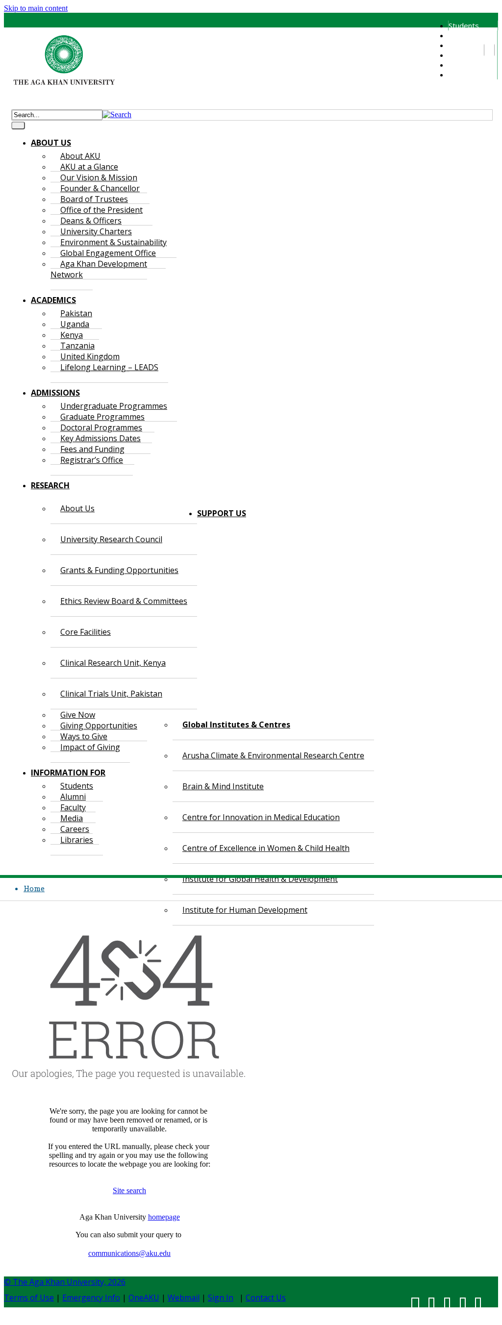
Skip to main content (36, 8)
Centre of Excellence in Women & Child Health (266, 848)
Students (464, 25)
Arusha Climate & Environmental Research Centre (273, 755)
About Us (77, 508)
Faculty (460, 45)
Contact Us (266, 1297)
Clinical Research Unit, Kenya (113, 662)
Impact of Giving (90, 747)
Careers (461, 65)
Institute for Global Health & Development (260, 879)
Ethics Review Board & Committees (123, 601)
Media (458, 55)
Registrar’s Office (91, 459)
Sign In (220, 1297)
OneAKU (143, 1297)
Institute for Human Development (244, 909)
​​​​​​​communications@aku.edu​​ (129, 1253)
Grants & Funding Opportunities (119, 570)
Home (34, 888)
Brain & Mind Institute (223, 786)
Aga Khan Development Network (98, 269)
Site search (129, 1190)
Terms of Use (29, 1297)
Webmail (184, 1297)
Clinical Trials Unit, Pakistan (111, 693)
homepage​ (164, 1217)
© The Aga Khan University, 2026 (65, 1281)
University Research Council (111, 539)
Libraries (462, 74)
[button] (116, 114)
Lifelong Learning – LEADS (109, 367)
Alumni (459, 35)
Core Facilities (85, 631)
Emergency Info (91, 1297)
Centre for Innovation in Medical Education (261, 817)
